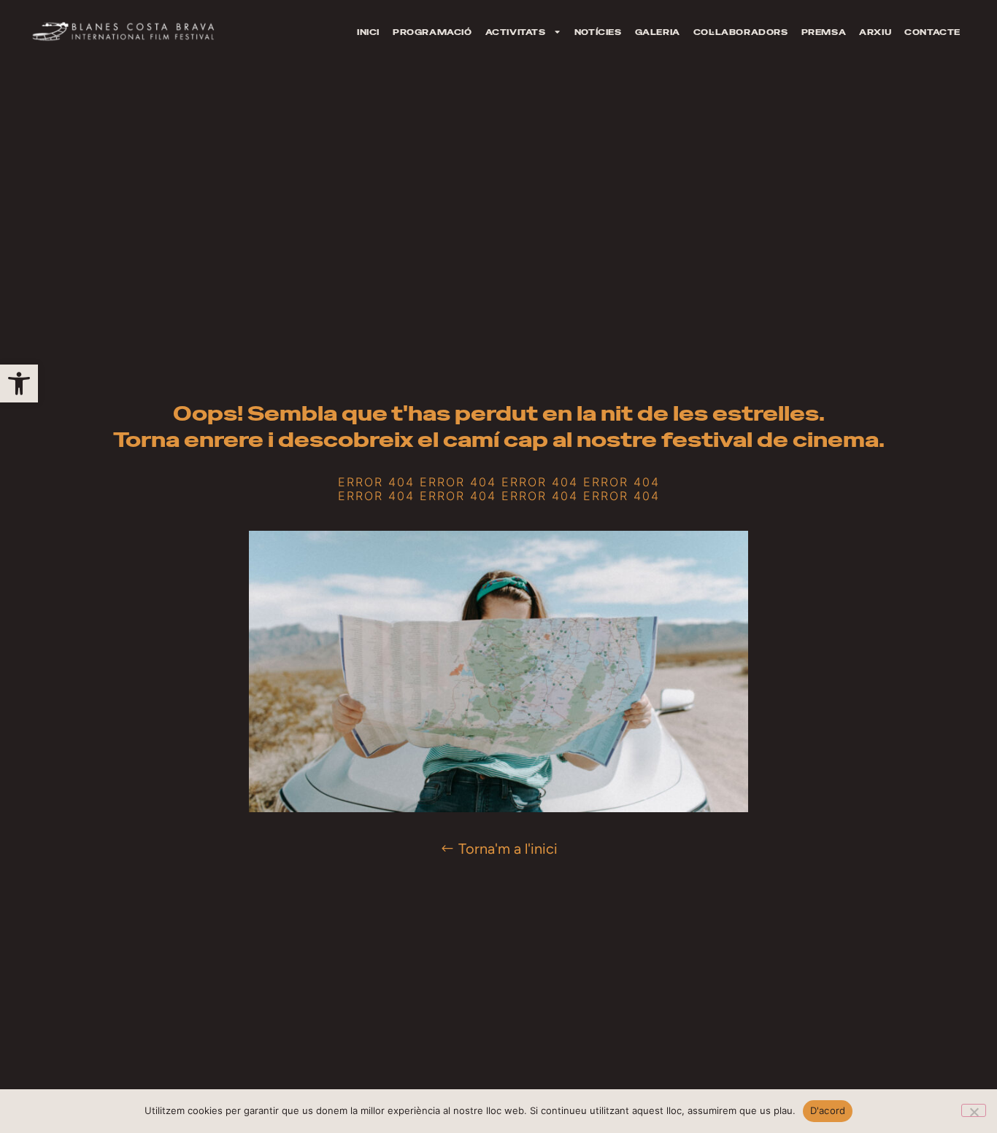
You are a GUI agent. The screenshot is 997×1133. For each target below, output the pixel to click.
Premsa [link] (824, 32)
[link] (19, 383)
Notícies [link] (598, 32)
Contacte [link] (932, 32)
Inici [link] (368, 32)
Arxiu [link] (875, 32)
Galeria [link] (657, 32)
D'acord (828, 1110)
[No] (973, 1110)
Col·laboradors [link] (740, 32)
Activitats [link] (515, 32)
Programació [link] (432, 32)
